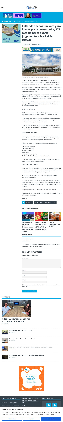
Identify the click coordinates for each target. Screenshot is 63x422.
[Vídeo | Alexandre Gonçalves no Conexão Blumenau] (16, 308)
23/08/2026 (5, 324)
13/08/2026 (13, 340)
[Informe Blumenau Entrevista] (54, 405)
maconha (48, 202)
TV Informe (6, 297)
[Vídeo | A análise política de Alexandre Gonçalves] (5, 340)
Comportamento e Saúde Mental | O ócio (20, 330)
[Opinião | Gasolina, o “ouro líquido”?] (55, 216)
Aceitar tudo (51, 419)
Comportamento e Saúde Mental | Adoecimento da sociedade (26, 355)
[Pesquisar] (60, 7)
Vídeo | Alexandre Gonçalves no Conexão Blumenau (16, 320)
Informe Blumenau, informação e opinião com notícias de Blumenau (30, 399)
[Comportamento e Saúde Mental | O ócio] (5, 332)
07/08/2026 (13, 357)
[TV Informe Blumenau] (48, 405)
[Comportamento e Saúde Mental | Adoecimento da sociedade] (5, 357)
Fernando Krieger (36, 44)
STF (54, 202)
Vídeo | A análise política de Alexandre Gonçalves (23, 338)
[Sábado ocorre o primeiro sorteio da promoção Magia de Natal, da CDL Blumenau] (41, 216)
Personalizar (12, 419)
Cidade (24, 402)
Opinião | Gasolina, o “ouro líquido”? (54, 224)
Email (23, 275)
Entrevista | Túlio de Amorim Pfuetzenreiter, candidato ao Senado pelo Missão (31, 347)
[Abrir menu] (2, 7)
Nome (23, 270)
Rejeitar (32, 419)
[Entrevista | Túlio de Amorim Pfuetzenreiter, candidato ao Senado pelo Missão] (5, 348)
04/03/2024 (27, 44)
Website (24, 280)
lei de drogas (38, 202)
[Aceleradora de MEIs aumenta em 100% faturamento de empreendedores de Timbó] (28, 216)
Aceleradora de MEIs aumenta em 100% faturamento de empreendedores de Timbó (28, 227)
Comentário (25, 258)
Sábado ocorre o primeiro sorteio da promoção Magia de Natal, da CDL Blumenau (41, 226)
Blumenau (29, 202)
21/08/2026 (13, 332)
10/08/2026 (13, 349)
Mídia (23, 405)
